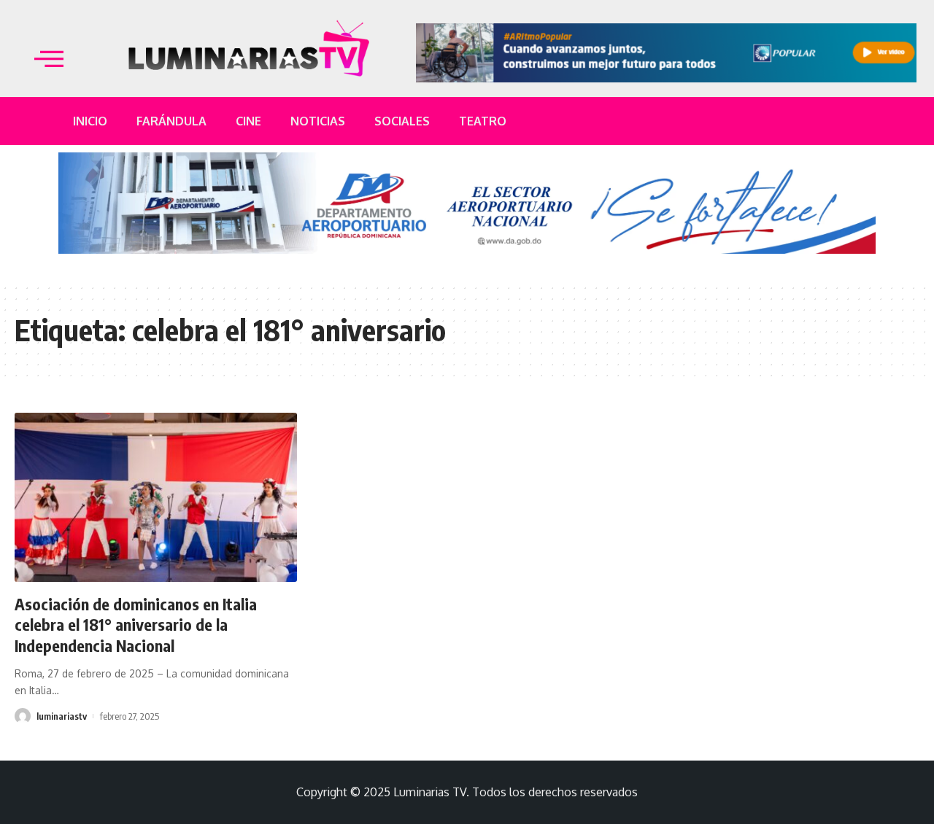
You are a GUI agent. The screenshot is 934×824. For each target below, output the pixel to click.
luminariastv (61, 716)
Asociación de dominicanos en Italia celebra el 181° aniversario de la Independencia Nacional (136, 625)
